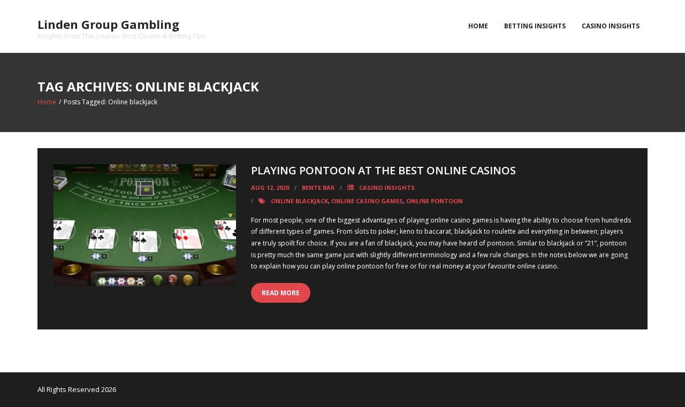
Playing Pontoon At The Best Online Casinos (383, 170)
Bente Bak (318, 187)
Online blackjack (299, 201)
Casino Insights (611, 25)
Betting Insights (535, 25)
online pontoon (434, 201)
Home (478, 25)
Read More (281, 292)
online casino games (367, 201)
